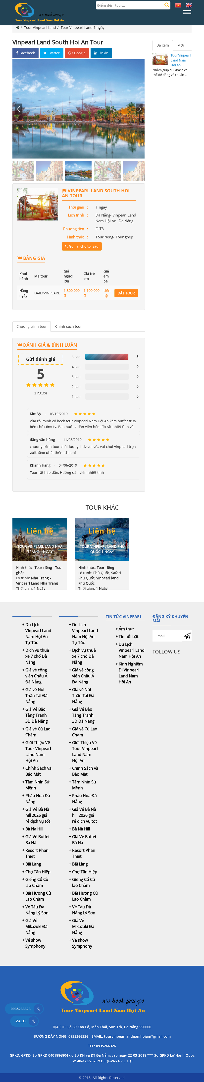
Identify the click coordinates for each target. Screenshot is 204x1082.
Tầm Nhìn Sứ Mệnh (37, 785)
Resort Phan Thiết (37, 853)
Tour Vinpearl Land (40, 27)
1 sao (76, 396)
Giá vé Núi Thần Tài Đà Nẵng (36, 695)
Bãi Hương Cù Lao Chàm (38, 896)
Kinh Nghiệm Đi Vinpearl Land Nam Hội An (131, 673)
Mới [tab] (180, 45)
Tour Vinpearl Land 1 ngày (82, 27)
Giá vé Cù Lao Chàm (38, 732)
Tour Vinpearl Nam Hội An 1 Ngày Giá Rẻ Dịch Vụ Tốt (102, 998)
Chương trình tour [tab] (31, 326)
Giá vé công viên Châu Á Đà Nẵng (36, 676)
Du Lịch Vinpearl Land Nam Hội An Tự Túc (38, 633)
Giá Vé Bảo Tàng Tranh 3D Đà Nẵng (36, 715)
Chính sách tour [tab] (68, 326)
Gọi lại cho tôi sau (83, 246)
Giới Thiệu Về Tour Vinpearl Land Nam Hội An (38, 751)
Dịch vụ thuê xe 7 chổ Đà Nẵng (37, 656)
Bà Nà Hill (34, 829)
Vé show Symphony (35, 943)
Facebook (27, 53)
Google (80, 53)
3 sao (76, 376)
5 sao (76, 356)
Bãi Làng (33, 864)
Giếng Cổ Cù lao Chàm (36, 882)
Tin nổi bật (129, 636)
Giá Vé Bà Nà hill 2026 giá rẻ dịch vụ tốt (37, 815)
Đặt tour (126, 293)
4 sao (76, 366)
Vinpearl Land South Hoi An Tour (57, 42)
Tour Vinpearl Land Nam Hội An (181, 60)
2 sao (76, 386)
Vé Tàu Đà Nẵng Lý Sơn (37, 910)
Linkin (103, 53)
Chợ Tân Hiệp (38, 871)
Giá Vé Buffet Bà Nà (37, 839)
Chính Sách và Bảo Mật (38, 771)
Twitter (54, 53)
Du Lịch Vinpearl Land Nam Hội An (132, 650)
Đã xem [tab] (162, 45)
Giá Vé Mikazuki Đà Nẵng (36, 926)
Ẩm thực (127, 629)
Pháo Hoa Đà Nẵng (37, 798)
